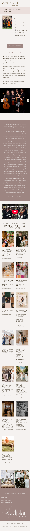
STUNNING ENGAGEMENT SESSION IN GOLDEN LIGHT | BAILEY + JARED (7, 456)
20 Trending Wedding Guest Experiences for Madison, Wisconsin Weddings (7, 252)
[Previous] (2, 100)
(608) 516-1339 (20, 36)
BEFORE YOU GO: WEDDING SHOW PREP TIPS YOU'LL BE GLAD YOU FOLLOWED (7, 350)
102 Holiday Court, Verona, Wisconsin (20, 31)
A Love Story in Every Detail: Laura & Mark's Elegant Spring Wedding (22, 252)
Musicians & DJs (18, 16)
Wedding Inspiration (6, 288)
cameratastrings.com (21, 22)
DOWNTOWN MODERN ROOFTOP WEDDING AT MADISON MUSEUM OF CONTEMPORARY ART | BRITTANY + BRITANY (22, 389)
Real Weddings (19, 257)
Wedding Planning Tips (7, 258)
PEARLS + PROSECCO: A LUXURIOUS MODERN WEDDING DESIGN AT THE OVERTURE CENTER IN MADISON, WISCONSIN (21, 353)
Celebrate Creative (18, 528)
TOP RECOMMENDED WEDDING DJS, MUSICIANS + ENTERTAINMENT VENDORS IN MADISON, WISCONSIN (7, 389)
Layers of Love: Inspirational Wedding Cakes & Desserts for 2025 (7, 283)
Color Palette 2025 (7, 311)
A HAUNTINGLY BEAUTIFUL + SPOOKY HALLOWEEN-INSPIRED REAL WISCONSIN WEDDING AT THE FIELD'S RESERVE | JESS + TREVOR (8, 424)
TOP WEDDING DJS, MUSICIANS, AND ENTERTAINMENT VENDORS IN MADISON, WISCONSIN (22, 423)
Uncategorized (5, 356)
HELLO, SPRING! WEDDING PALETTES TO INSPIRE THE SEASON (21, 283)
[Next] (28, 100)
